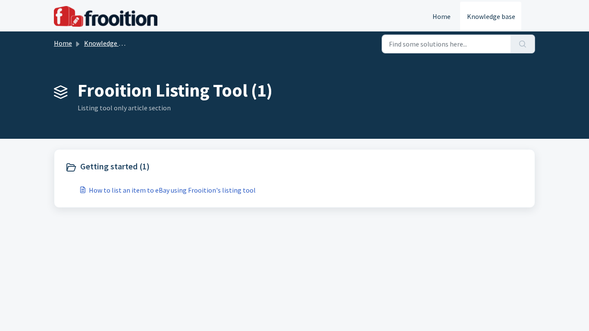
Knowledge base (491, 16)
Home (441, 16)
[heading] (178, 167)
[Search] (523, 43)
